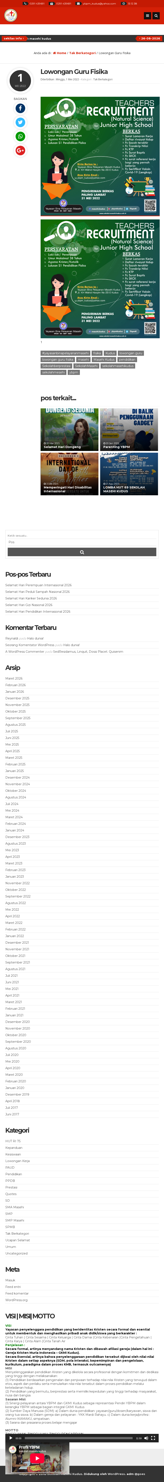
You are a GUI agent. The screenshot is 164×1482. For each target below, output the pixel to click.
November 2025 (17, 705)
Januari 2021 (14, 1015)
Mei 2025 (12, 744)
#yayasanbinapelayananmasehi (65, 353)
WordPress (116, 1474)
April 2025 (12, 751)
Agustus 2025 (15, 725)
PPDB (10, 1181)
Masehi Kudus (104, 359)
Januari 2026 (14, 692)
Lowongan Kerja (17, 1161)
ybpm (73, 372)
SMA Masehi (14, 1207)
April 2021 (12, 995)
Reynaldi (11, 638)
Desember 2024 (17, 777)
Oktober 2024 (15, 791)
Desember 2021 (17, 943)
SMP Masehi (14, 1220)
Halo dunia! (35, 638)
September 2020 (18, 1042)
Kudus (110, 353)
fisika (97, 353)
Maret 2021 (13, 1002)
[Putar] (11, 1438)
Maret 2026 (13, 678)
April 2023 (12, 857)
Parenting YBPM (116, 447)
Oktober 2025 (15, 711)
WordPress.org (16, 1300)
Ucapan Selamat (17, 1240)
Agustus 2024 (15, 797)
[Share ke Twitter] (20, 122)
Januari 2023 (14, 877)
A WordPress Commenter (24, 652)
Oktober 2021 (15, 956)
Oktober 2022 (15, 890)
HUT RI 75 (12, 1141)
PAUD (10, 1167)
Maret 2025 (13, 758)
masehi (83, 359)
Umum (10, 1247)
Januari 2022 (14, 936)
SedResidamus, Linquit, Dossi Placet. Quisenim (88, 652)
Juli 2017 (11, 1108)
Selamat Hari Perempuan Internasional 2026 (38, 585)
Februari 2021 (15, 1009)
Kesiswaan (13, 1154)
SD (7, 1201)
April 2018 (12, 1101)
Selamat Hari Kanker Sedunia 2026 (31, 598)
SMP (9, 1214)
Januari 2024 (14, 830)
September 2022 (18, 896)
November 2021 (17, 949)
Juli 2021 (11, 976)
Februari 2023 (15, 870)
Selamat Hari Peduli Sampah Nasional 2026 (37, 592)
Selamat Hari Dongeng (62, 447)
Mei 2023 (12, 850)
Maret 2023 (13, 863)
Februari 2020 (15, 1081)
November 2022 (17, 883)
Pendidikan (13, 1174)
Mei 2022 (12, 910)
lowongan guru (131, 353)
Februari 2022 (15, 929)
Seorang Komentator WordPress (29, 645)
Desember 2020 (17, 1022)
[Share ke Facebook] (20, 108)
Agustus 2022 (15, 903)
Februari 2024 (15, 824)
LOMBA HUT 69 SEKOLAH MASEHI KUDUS (124, 489)
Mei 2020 (12, 1061)
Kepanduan (13, 1148)
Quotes (10, 1194)
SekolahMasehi (86, 366)
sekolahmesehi (53, 372)
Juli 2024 (11, 804)
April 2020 (12, 1068)
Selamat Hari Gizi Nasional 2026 (28, 605)
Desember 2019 (17, 1094)
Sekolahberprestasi (56, 366)
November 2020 (17, 1028)
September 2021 (17, 962)
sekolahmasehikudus (117, 366)
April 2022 (12, 916)
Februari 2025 (15, 764)
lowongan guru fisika (57, 359)
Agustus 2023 (15, 843)
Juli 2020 (12, 1055)
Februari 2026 (15, 685)
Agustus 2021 (15, 969)
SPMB (10, 1227)
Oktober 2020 (15, 1035)
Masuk (10, 1280)
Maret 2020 (14, 1075)
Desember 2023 (17, 837)
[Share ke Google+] (20, 150)
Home (61, 53)
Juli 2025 (11, 731)
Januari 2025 (14, 771)
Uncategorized (16, 1253)
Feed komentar (17, 1293)
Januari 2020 (14, 1088)
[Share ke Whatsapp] (20, 136)
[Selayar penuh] (153, 1438)
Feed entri (13, 1287)
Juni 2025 (12, 738)
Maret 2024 (14, 817)
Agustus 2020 (15, 1048)
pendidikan (127, 359)
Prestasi (11, 1187)
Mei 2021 (12, 989)
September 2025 (17, 718)
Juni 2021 (12, 982)
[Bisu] (146, 1438)
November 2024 (17, 784)
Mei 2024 (12, 810)
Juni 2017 (12, 1114)
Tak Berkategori (82, 53)
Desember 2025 (17, 698)
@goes (140, 1474)
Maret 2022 (13, 923)
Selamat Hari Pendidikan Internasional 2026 (37, 612)
